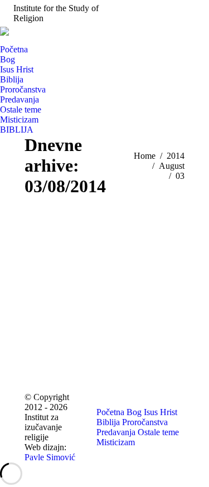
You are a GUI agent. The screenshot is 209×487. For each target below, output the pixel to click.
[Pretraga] (4, 40)
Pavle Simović (50, 457)
